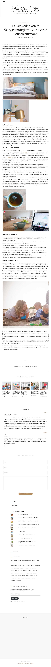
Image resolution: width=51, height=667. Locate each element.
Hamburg (17, 570)
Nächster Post (48, 338)
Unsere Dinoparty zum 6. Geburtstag (25, 538)
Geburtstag (16, 568)
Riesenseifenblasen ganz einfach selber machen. (27, 534)
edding (20, 565)
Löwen (12, 575)
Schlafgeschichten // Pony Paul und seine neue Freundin (28, 521)
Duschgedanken (23, 21)
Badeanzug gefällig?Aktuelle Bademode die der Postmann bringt (16, 393)
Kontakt (31, 663)
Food (12, 568)
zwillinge (19, 580)
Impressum (26, 663)
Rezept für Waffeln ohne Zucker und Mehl (26, 514)
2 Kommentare (29, 37)
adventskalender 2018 (26, 560)
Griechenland (33, 568)
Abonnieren (14, 598)
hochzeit (25, 570)
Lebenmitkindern (28, 573)
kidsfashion (35, 570)
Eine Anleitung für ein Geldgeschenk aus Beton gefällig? (29, 524)
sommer (35, 575)
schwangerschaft (29, 575)
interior (29, 570)
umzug (18, 578)
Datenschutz (20, 663)
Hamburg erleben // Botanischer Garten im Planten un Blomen (28, 542)
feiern (32, 565)
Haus (21, 570)
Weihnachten (27, 578)
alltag (21, 366)
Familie (24, 565)
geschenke (22, 568)
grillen (12, 570)
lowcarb (35, 573)
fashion (28, 565)
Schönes (29, 21)
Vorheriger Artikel (2, 335)
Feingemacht (37, 565)
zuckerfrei (13, 580)
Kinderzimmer (17, 573)
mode (16, 575)
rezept (23, 575)
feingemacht (10, 157)
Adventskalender (17, 560)
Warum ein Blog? (22, 531)
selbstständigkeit (33, 366)
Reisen (19, 575)
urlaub (22, 578)
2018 (12, 560)
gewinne (27, 568)
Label (23, 573)
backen (38, 560)
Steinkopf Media (20, 172)
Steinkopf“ (25, 152)
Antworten (45, 412)
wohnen (33, 578)
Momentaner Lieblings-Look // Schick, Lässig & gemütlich (43, 393)
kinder (12, 573)
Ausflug (33, 560)
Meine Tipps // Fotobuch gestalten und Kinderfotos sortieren (6, 393)
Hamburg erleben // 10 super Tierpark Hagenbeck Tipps (28, 517)
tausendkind (13, 578)
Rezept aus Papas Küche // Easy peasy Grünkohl (27, 527)
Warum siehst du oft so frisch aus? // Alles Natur (27, 544)
